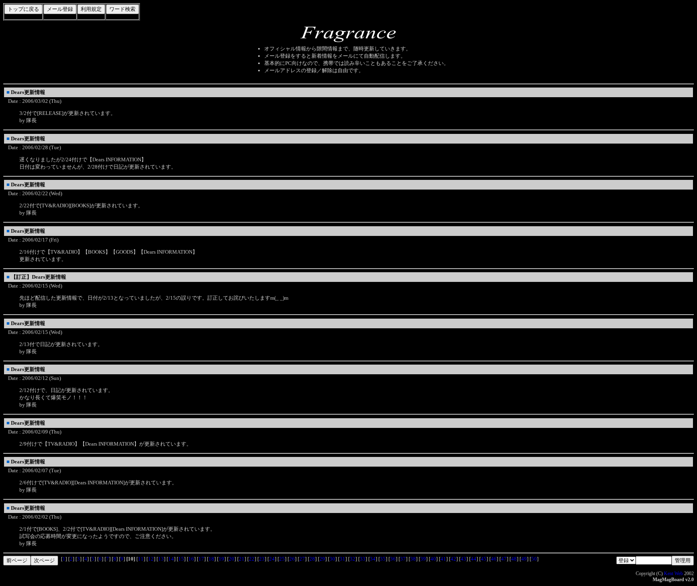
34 (373, 559)
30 (332, 559)
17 (201, 559)
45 (483, 559)
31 (342, 559)
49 (524, 559)
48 (514, 559)
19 (221, 559)
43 (463, 559)
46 (494, 559)
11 (141, 559)
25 (282, 559)
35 (383, 559)
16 (191, 559)
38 (413, 559)
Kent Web (673, 573)
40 (433, 559)
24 (272, 559)
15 (181, 559)
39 (423, 559)
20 (231, 559)
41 (443, 559)
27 (302, 559)
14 (171, 559)
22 (252, 559)
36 (393, 559)
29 (322, 559)
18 (211, 559)
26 (292, 559)
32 (352, 559)
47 (504, 559)
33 (362, 559)
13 (161, 559)
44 (473, 559)
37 (403, 559)
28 (312, 559)
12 (151, 559)
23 (262, 559)
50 (534, 559)
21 (241, 559)
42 (453, 559)
